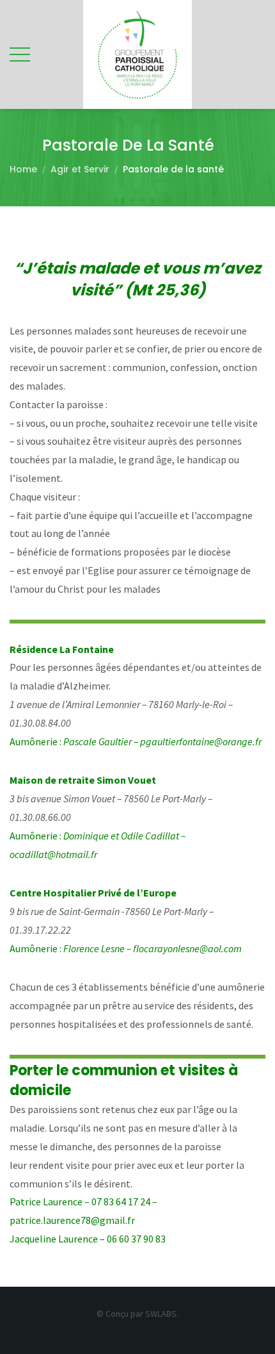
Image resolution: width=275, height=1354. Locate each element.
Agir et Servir (80, 169)
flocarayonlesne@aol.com (187, 948)
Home (23, 169)
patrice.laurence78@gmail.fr (72, 1220)
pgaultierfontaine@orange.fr (201, 741)
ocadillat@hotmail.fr (53, 854)
